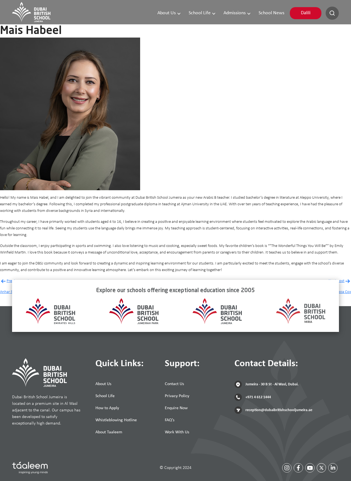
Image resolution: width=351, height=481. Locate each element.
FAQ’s (169, 420)
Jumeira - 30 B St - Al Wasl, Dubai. (272, 384)
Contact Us (174, 384)
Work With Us (177, 432)
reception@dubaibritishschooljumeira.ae (278, 410)
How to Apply (107, 408)
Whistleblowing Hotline (116, 420)
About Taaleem (108, 432)
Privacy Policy (177, 396)
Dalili (305, 13)
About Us (166, 13)
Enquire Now (176, 408)
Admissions (234, 13)
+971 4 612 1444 (258, 397)
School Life (200, 13)
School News (271, 13)
